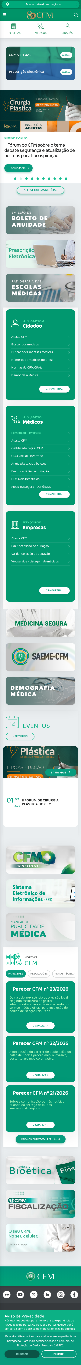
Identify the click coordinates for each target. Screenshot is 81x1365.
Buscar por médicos (25, 344)
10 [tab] (66, 179)
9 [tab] (60, 179)
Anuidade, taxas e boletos (28, 463)
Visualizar (40, 1025)
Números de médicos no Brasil (32, 360)
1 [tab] (15, 179)
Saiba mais (59, 772)
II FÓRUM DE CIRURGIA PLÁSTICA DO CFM (40, 802)
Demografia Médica (24, 375)
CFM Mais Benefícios (25, 479)
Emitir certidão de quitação (30, 471)
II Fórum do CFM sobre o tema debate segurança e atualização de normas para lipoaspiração (39, 150)
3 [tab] (26, 179)
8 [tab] (55, 179)
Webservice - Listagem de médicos (35, 561)
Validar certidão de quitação (30, 553)
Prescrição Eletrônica (26, 433)
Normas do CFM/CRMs (26, 367)
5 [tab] (38, 179)
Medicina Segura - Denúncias (31, 486)
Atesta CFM (19, 336)
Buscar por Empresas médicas (32, 352)
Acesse (66, 55)
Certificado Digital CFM (27, 448)
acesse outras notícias (40, 190)
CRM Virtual (54, 389)
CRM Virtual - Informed (27, 456)
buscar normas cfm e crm (40, 1139)
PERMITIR (58, 1354)
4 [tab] (32, 179)
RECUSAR (22, 1354)
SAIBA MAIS (18, 168)
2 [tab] (21, 179)
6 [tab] (43, 179)
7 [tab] (49, 179)
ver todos (20, 736)
